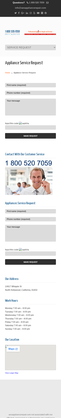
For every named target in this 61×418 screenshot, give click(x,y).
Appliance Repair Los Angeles (30, 30)
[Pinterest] (45, 13)
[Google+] (23, 13)
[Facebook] (19, 13)
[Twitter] (15, 13)
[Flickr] (42, 13)
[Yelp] (34, 13)
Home (7, 73)
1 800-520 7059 (36, 2)
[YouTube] (38, 13)
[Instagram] (30, 13)
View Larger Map (11, 373)
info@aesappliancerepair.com (30, 8)
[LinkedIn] (26, 13)
